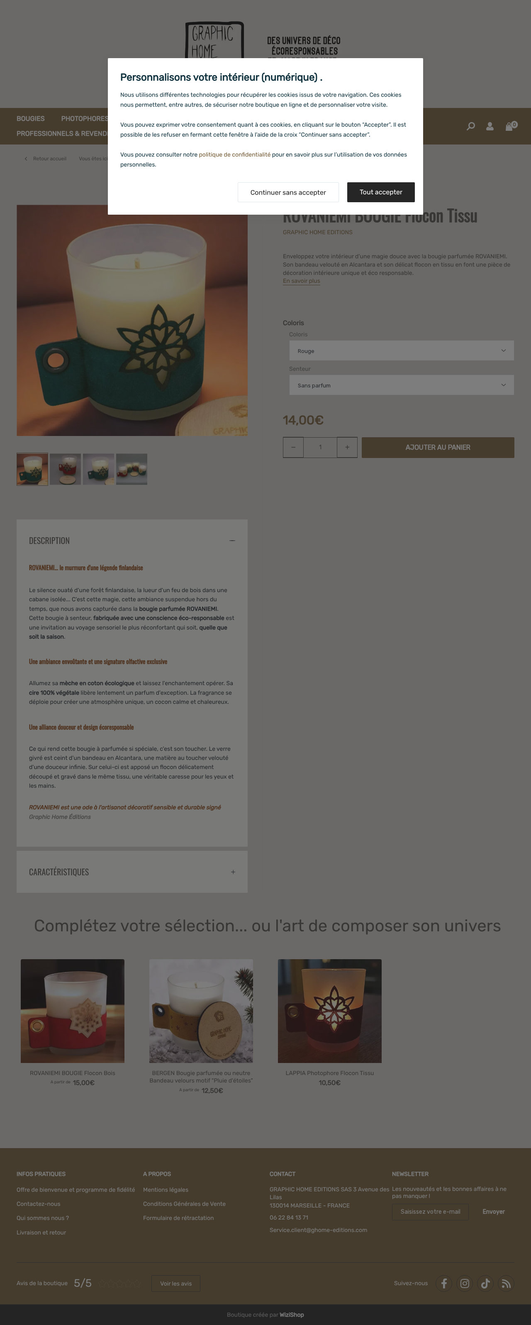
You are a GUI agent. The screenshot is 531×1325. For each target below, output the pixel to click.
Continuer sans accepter (288, 192)
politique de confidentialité (235, 154)
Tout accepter (381, 192)
